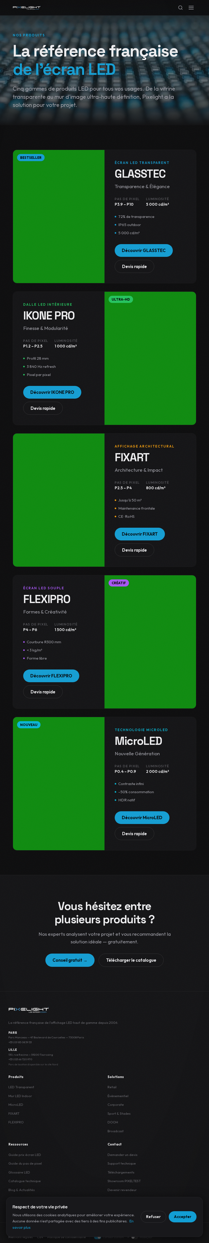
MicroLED (15, 1104)
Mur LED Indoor (20, 1096)
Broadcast (116, 1131)
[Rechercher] (180, 7)
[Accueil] (27, 7)
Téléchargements (121, 1172)
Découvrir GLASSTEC (144, 250)
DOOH (113, 1122)
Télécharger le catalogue (131, 960)
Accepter (182, 1216)
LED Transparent (21, 1087)
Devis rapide (134, 266)
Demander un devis (122, 1155)
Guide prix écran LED (24, 1155)
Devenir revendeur (122, 1190)
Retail (112, 1087)
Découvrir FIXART (140, 534)
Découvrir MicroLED (142, 817)
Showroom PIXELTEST (124, 1181)
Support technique (122, 1163)
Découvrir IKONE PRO (52, 392)
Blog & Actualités (21, 1190)
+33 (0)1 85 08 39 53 (20, 1042)
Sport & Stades (119, 1113)
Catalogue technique (24, 1181)
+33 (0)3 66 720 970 (20, 1059)
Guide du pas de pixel (25, 1163)
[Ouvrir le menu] (191, 8)
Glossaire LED (19, 1172)
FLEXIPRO (16, 1122)
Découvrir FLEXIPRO (51, 675)
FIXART (13, 1113)
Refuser (153, 1216)
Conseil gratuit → (70, 960)
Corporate (116, 1104)
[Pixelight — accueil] (28, 1010)
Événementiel (118, 1096)
